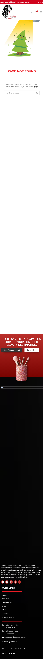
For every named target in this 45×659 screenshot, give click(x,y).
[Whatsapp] (19, 582)
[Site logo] (9, 12)
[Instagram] (11, 582)
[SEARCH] (37, 93)
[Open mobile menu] (41, 12)
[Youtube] (2, 582)
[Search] (32, 12)
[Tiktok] (15, 582)
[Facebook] (7, 582)
